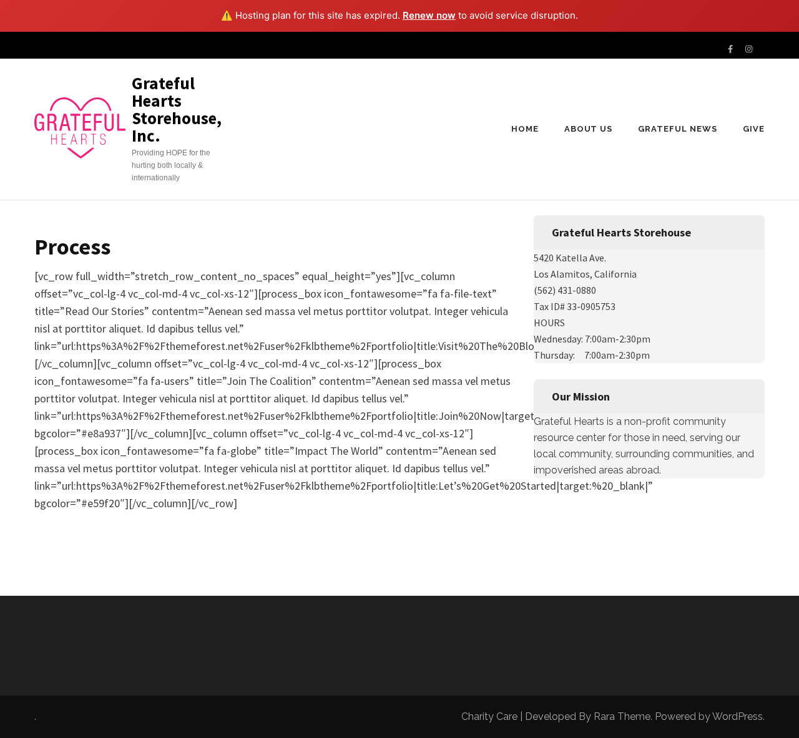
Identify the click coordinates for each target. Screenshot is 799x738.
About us (588, 129)
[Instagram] (748, 49)
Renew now (429, 15)
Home (525, 129)
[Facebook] (730, 49)
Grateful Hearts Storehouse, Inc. (177, 109)
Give (754, 129)
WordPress (737, 716)
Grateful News (677, 129)
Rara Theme (622, 716)
